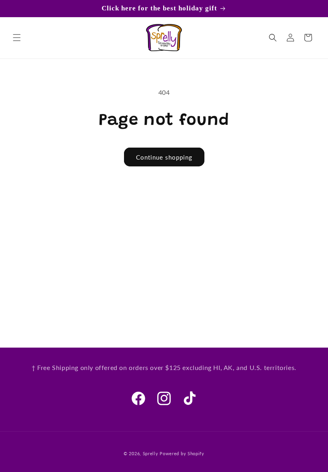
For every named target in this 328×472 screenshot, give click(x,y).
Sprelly (150, 453)
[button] (17, 37)
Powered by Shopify (182, 453)
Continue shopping (164, 157)
